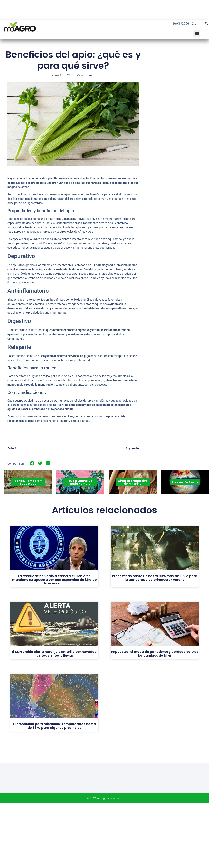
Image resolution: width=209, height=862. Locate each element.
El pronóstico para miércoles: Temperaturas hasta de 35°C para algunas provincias (54, 726)
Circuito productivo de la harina (133, 482)
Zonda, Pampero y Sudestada (28, 482)
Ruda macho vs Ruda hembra (80, 482)
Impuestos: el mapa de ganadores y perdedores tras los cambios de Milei (154, 654)
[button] (206, 23)
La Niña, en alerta (185, 482)
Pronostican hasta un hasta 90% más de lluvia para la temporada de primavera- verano (154, 578)
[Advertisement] (178, 78)
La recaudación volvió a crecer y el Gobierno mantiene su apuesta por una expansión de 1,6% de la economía (54, 580)
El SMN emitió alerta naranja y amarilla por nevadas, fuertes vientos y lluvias (54, 654)
